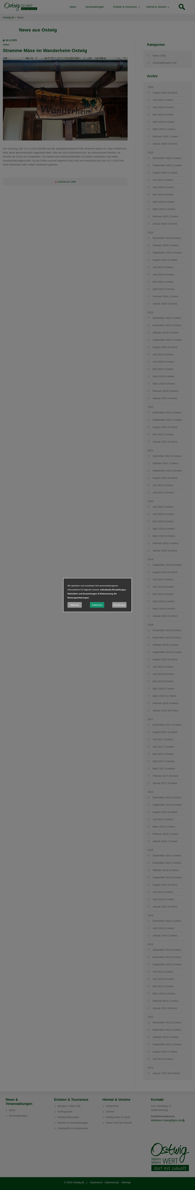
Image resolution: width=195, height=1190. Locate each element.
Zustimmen (97, 605)
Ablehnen (74, 605)
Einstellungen (119, 605)
